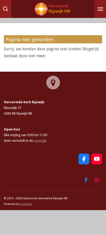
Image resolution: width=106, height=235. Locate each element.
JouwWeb (26, 204)
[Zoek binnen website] (5, 9)
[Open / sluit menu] (100, 9)
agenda (39, 141)
